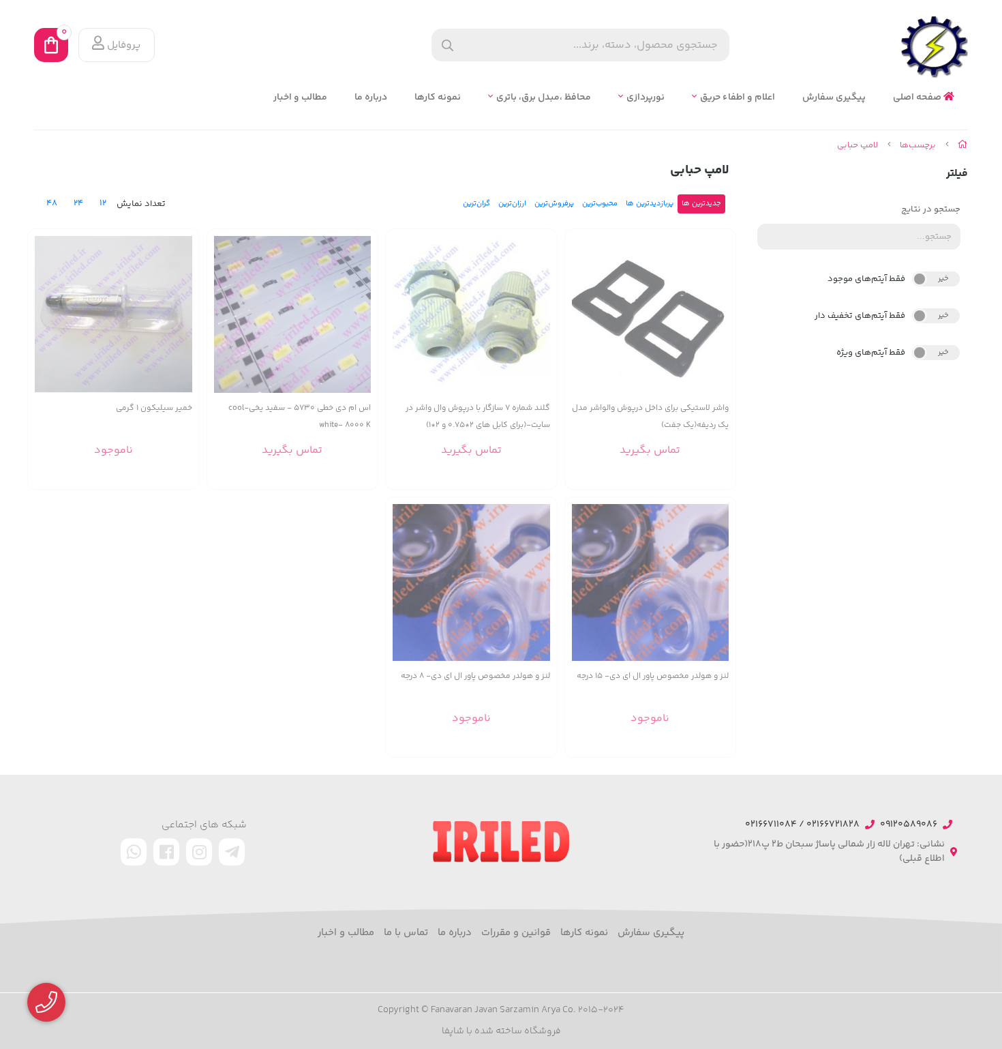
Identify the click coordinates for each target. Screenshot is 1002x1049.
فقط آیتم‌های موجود (866, 279)
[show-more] (718, 321)
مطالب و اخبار (300, 98)
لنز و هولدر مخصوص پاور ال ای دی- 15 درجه (653, 676)
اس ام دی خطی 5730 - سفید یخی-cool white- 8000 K (299, 417)
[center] (447, 45)
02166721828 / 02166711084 (802, 825)
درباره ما (370, 98)
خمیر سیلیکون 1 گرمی (154, 408)
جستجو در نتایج (930, 209)
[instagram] (199, 852)
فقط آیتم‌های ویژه (870, 352)
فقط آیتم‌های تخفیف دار (860, 316)
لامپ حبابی (857, 145)
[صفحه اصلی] (963, 145)
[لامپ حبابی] (501, 841)
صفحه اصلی (918, 98)
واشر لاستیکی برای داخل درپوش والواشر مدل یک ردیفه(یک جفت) (650, 417)
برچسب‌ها (918, 145)
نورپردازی (645, 98)
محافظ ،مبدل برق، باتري (543, 98)
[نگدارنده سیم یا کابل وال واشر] (471, 315)
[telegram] (232, 852)
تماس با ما (406, 933)
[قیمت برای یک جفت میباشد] (650, 315)
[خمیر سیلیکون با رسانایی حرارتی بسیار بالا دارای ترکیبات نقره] (113, 315)
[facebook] (166, 852)
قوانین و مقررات (516, 933)
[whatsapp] (134, 852)
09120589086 (908, 825)
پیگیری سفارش (834, 98)
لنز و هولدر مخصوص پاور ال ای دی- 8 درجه (475, 676)
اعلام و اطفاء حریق (737, 98)
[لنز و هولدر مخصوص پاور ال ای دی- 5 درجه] (650, 583)
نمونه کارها (437, 98)
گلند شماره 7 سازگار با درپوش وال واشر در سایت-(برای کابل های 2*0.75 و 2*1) (478, 417)
